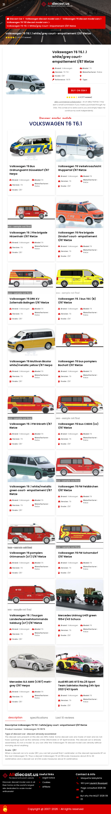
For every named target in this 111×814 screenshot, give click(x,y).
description (15, 717)
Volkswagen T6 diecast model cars (81, 18)
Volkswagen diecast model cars (42, 18)
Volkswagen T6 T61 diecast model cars (27, 22)
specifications (39, 717)
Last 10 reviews (65, 717)
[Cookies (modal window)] (5, 809)
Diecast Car (16, 18)
